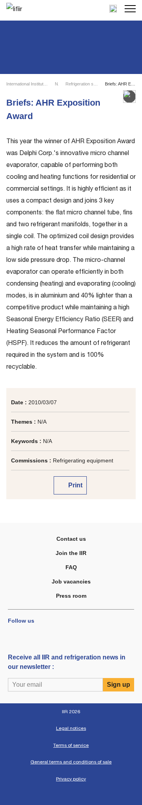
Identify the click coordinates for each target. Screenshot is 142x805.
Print (74, 485)
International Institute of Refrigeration (27, 83)
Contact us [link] (71, 539)
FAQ (71, 567)
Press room (71, 596)
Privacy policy (71, 779)
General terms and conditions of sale (71, 762)
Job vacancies (71, 581)
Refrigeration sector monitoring (81, 83)
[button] (130, 8)
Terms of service (71, 745)
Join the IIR (71, 553)
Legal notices (71, 728)
